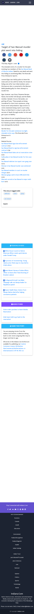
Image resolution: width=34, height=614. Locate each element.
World (17, 588)
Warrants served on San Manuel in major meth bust (16, 180)
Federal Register (17, 541)
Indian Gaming (17, 548)
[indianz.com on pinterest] (20, 509)
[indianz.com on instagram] (18, 509)
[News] (3, 2)
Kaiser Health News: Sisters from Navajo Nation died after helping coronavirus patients (14, 292)
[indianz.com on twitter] (10, 509)
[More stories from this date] (18, 63)
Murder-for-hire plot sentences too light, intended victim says (14, 132)
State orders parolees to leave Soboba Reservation (15, 310)
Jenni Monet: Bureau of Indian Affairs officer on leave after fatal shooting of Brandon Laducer (16, 272)
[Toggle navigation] (29, 2)
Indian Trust (17, 554)
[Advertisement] (17, 25)
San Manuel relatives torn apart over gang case (16, 161)
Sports (17, 581)
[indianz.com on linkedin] (25, 509)
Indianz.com (21, 611)
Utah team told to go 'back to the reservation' (14, 318)
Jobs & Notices (17, 561)
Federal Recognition (17, 538)
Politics (17, 577)
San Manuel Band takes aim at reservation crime (16, 152)
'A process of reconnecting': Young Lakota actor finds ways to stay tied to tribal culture (15, 262)
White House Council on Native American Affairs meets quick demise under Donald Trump (15, 253)
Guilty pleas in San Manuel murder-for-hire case (16, 157)
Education (17, 528)
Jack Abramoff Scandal (17, 557)
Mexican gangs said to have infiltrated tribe (15, 175)
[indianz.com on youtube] (16, 509)
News (7, 2)
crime (15, 194)
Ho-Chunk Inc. (25, 599)
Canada (17, 521)
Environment (17, 534)
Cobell (17, 525)
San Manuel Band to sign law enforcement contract (14, 149)
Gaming (12, 2)
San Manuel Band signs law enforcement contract (14, 144)
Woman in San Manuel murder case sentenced (16, 166)
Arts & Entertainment (17, 514)
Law (2, 44)
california (6, 194)
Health (17, 545)
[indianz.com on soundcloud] (13, 509)
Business (17, 518)
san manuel (7, 199)
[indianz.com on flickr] (23, 509)
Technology (17, 584)
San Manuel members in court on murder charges (14, 171)
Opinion (17, 574)
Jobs (18, 2)
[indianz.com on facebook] (8, 509)
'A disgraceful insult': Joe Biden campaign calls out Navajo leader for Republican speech (15, 282)
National (17, 568)
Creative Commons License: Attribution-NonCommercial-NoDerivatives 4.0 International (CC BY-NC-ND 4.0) (14, 347)
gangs (22, 194)
